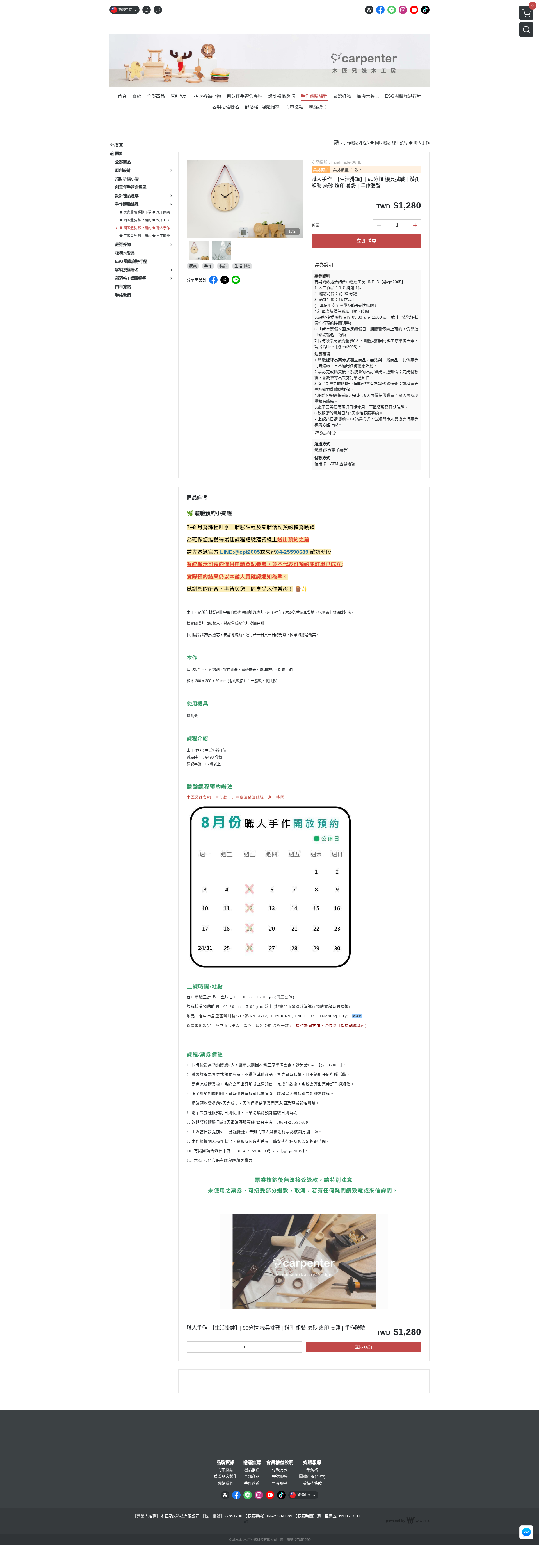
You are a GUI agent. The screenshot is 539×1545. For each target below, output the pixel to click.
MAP (357, 1016)
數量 (315, 225)
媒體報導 (312, 1462)
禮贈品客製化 (225, 1476)
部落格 (312, 1470)
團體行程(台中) (312, 1476)
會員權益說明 (279, 1462)
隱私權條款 (312, 1483)
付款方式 (280, 1470)
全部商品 (252, 1476)
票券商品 (321, 169)
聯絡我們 (225, 1483)
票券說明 (322, 276)
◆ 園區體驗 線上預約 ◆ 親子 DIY (144, 220)
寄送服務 (280, 1476)
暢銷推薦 (252, 1462)
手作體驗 (252, 1483)
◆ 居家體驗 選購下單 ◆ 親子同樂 (144, 212)
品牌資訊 (225, 1462)
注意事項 (322, 354)
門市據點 (225, 1470)
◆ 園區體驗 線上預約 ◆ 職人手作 (144, 228)
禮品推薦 (252, 1470)
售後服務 (280, 1483)
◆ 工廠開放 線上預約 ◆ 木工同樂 (144, 236)
